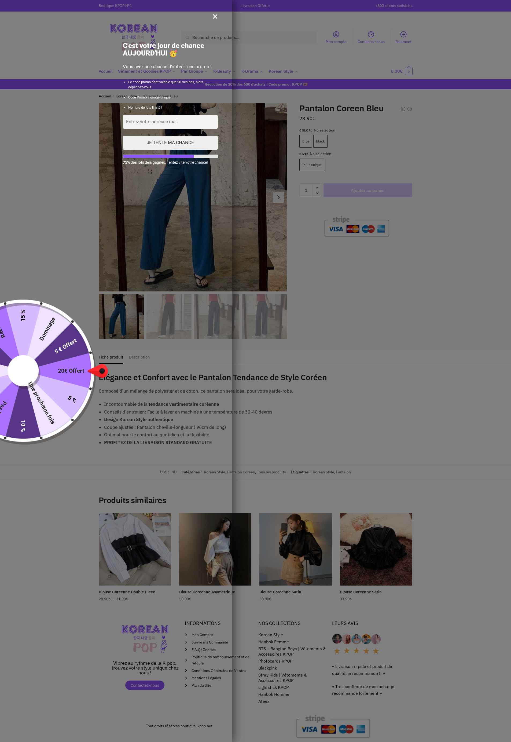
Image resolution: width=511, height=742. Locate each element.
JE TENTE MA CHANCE (170, 142)
